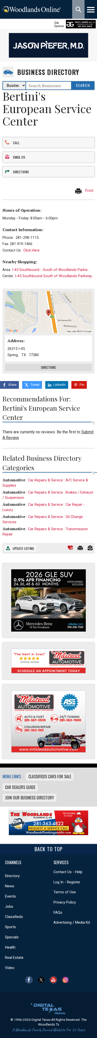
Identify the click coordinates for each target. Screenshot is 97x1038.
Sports (10, 927)
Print (89, 190)
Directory (12, 876)
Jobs (9, 906)
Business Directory (48, 72)
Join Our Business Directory (29, 798)
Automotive (13, 480)
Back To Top (49, 849)
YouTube (54, 979)
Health (10, 947)
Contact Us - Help (67, 872)
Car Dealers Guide (20, 787)
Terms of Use (64, 892)
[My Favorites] (70, 548)
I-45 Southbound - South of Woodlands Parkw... (51, 269)
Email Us (19, 157)
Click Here (31, 250)
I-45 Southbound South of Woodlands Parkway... (54, 276)
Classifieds (14, 916)
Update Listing (23, 548)
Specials (12, 937)
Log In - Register (66, 882)
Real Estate (14, 957)
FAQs (57, 912)
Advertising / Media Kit (71, 922)
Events (10, 896)
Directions (21, 171)
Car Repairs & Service (45, 480)
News (9, 886)
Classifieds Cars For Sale (49, 776)
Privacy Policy (64, 902)
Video (9, 968)
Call (16, 142)
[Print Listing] (80, 548)
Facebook (30, 979)
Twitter (42, 979)
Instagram (66, 979)
